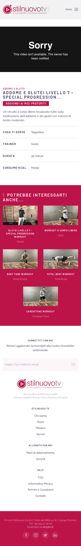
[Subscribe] (73, 364)
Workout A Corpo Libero (60, 230)
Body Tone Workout (20, 274)
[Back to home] (26, 9)
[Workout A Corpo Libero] (60, 215)
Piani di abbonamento (40, 452)
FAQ (40, 477)
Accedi (40, 459)
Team (40, 422)
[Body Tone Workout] (20, 258)
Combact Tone (40, 316)
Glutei (20, 241)
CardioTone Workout (40, 311)
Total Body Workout (61, 274)
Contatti (40, 496)
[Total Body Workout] (60, 258)
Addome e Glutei (14, 88)
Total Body (61, 279)
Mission (40, 428)
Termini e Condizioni (40, 489)
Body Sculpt (20, 279)
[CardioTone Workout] (40, 296)
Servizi (40, 434)
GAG (60, 235)
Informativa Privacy (40, 483)
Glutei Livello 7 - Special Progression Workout (20, 233)
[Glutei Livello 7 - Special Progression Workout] (20, 215)
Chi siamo (40, 416)
